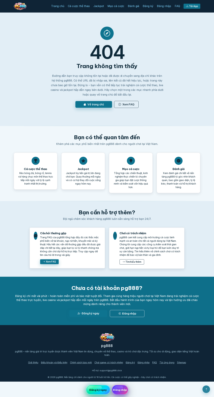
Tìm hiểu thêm (133, 261)
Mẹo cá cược (116, 6)
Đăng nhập (164, 6)
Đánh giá (133, 6)
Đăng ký (148, 6)
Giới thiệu (33, 362)
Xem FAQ (128, 104)
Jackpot (98, 6)
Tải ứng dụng (166, 362)
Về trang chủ (95, 104)
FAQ (177, 6)
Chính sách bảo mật (81, 362)
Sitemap (181, 362)
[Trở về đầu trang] (206, 389)
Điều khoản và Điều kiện (54, 362)
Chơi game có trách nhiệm (108, 362)
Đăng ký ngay (90, 313)
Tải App (193, 6)
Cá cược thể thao (79, 6)
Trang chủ (57, 6)
